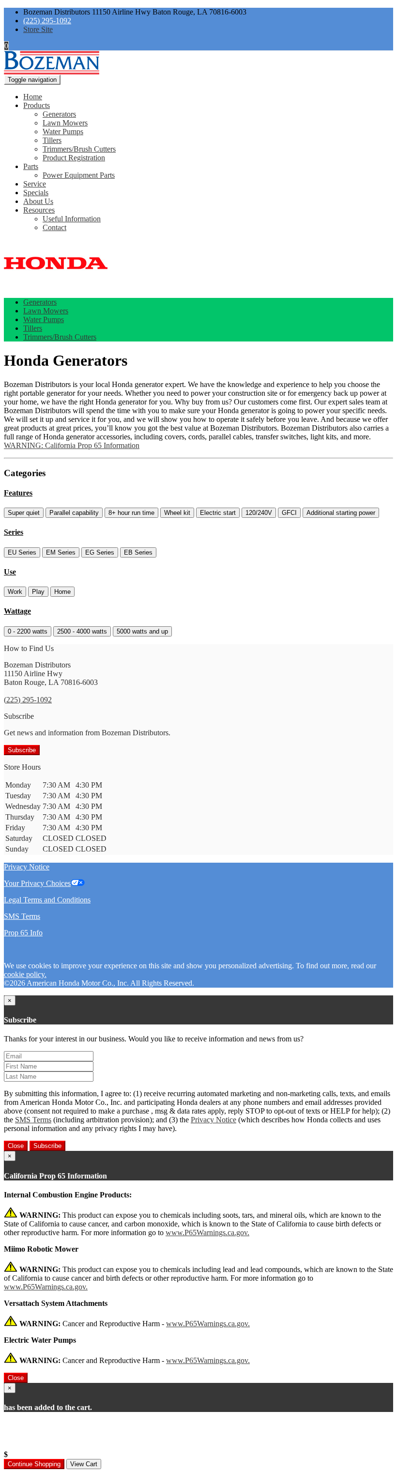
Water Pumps (63, 131)
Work (15, 591)
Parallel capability (74, 512)
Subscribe (22, 750)
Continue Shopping (34, 1464)
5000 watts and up (142, 631)
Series (13, 532)
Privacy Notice (26, 867)
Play (38, 591)
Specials (35, 192)
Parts (30, 166)
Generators (59, 114)
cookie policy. (25, 974)
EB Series (138, 552)
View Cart (83, 1464)
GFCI (289, 512)
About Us (38, 201)
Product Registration (74, 158)
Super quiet (24, 512)
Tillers (52, 140)
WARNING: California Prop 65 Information (71, 445)
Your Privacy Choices (37, 883)
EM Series (61, 552)
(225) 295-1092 (47, 20)
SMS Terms (22, 916)
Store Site (38, 29)
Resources (39, 210)
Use (10, 572)
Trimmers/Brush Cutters (79, 149)
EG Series (99, 552)
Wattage (17, 611)
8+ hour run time (131, 512)
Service (34, 184)
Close (16, 1145)
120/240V (258, 512)
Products (36, 105)
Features (18, 493)
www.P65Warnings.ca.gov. (207, 1232)
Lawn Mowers (65, 123)
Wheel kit (177, 512)
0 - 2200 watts (27, 631)
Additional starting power (340, 512)
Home (32, 97)
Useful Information (72, 219)
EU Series (22, 552)
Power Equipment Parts (79, 175)
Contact (54, 227)
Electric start (218, 512)
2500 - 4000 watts (82, 631)
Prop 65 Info (23, 933)
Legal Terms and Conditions (47, 900)
